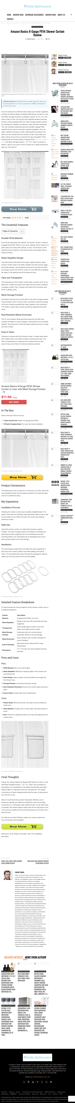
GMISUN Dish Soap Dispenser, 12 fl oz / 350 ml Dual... (67, 357)
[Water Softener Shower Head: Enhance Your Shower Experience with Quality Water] (55, 93)
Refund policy (5, 1094)
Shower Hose (50, 14)
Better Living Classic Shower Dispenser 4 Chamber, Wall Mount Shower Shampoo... (66, 419)
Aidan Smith (62, 62)
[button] (71, 15)
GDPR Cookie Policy (50, 1092)
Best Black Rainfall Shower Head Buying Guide (67, 164)
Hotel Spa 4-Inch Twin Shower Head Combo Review (11, 862)
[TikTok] (42, 1082)
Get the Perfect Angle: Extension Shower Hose (66, 186)
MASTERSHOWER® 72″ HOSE (66, 346)
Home (9, 14)
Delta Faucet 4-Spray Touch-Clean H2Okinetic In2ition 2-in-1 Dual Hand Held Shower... (67, 371)
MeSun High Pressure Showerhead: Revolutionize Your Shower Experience (67, 275)
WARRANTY (13, 1094)
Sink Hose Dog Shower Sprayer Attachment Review (38, 862)
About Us (61, 14)
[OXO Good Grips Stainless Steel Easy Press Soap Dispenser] (25, 967)
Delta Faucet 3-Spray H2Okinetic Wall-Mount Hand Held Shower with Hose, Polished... (67, 316)
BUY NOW (14, 402)
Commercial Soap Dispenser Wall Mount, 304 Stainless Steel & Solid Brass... (66, 503)
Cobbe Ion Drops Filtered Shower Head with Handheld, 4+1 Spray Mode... (66, 388)
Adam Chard (62, 55)
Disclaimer (4, 1092)
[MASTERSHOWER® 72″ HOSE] (55, 347)
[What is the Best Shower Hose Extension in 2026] (55, 211)
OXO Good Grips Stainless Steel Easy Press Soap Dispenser (24, 977)
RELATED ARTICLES (13, 957)
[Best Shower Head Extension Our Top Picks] (55, 255)
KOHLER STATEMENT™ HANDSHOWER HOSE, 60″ (67, 518)
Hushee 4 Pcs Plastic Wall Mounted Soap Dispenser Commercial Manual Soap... (65, 486)
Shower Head (18, 14)
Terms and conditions (24, 1094)
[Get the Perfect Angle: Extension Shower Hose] (55, 185)
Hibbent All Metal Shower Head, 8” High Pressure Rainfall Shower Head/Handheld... (66, 469)
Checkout (55, 1094)
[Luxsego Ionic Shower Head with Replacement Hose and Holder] (55, 109)
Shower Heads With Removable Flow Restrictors (67, 151)
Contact (10, 19)
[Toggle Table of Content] (21, 231)
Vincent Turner (31, 39)
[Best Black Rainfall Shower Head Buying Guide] (55, 164)
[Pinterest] (43, 47)
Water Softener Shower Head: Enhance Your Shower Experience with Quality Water (67, 94)
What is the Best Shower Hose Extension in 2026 (66, 212)
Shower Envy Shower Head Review (65, 261)
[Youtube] (51, 1082)
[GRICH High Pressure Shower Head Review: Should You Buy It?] (55, 225)
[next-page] (5, 1039)
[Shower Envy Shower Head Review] (55, 263)
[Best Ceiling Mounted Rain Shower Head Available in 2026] (55, 140)
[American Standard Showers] (55, 177)
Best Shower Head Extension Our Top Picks (67, 249)
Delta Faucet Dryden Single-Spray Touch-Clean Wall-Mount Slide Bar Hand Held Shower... (67, 333)
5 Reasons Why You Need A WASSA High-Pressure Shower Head (67, 199)
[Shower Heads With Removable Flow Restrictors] (55, 154)
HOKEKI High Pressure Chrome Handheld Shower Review (66, 124)
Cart (49, 1094)
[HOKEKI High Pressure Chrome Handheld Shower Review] (55, 123)
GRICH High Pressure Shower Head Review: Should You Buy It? (67, 226)
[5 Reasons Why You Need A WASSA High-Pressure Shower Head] (55, 198)
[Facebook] (34, 47)
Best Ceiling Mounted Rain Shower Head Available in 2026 (66, 138)
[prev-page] (2, 1039)
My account (35, 1094)
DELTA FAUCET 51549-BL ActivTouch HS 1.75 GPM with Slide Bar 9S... (67, 301)
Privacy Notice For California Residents (32, 1092)
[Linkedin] (33, 1082)
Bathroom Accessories (34, 14)
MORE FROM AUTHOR (35, 957)
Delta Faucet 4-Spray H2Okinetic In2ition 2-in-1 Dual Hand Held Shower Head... (67, 436)
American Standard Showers (67, 175)
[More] (52, 47)
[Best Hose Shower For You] (55, 246)
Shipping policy (61, 1092)
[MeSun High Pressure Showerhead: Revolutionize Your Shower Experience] (55, 278)
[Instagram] (28, 1081)
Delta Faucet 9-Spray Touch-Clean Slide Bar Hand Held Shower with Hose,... (67, 453)
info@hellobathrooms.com (41, 1077)
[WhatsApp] (48, 47)
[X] (39, 47)
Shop (60, 1094)
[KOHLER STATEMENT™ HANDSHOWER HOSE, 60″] (55, 517)
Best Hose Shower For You (67, 238)
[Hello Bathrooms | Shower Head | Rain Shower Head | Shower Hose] (37, 6)
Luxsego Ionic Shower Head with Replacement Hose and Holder (67, 110)
